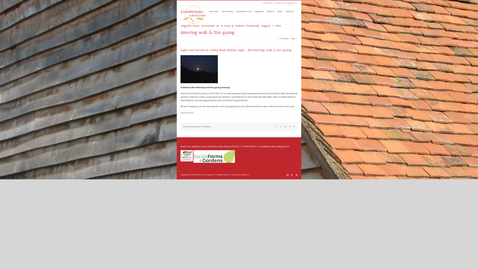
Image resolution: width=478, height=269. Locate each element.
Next (293, 38)
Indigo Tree (245, 175)
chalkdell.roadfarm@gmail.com (286, 3)
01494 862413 (268, 3)
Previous (285, 38)
